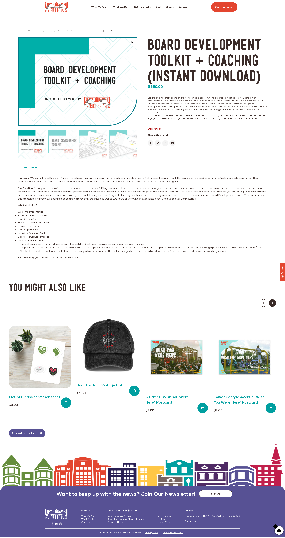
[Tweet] (158, 143)
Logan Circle (164, 522)
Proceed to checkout (24, 433)
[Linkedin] (165, 143)
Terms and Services (173, 532)
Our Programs (223, 6)
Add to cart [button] (66, 402)
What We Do (119, 6)
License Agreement (67, 257)
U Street (162, 519)
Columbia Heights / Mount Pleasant (126, 519)
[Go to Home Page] (56, 7)
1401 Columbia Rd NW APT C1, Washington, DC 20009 (212, 516)
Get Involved (141, 6)
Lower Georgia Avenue (119, 516)
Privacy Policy (152, 532)
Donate (182, 6)
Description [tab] (30, 167)
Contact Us (190, 521)
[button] (132, 42)
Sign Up (215, 493)
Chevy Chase (164, 516)
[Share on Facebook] (150, 143)
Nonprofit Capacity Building (40, 31)
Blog (158, 6)
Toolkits (61, 31)
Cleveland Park (115, 522)
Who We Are (98, 6)
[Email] (172, 143)
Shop (169, 6)
